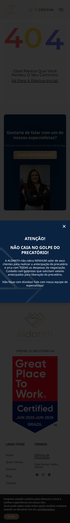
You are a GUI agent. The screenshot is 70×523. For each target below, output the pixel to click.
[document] (35, 261)
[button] (64, 226)
